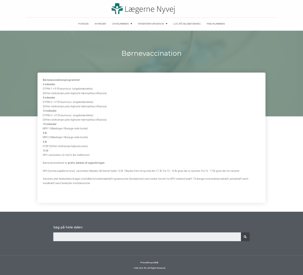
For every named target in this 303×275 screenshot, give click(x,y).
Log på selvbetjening (187, 23)
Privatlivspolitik (149, 262)
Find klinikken (216, 23)
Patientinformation (151, 23)
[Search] (245, 236)
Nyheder (100, 23)
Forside (83, 23)
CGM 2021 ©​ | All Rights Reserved (149, 268)
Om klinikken (120, 23)
